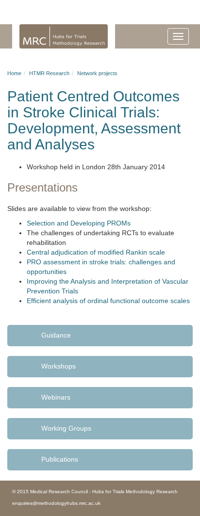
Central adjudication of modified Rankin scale (96, 252)
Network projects (97, 73)
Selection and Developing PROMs (79, 223)
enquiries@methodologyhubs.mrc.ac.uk (56, 503)
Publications (59, 459)
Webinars (55, 397)
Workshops (58, 366)
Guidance (56, 335)
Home (14, 73)
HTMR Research (49, 73)
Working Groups (66, 428)
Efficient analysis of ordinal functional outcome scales (108, 301)
